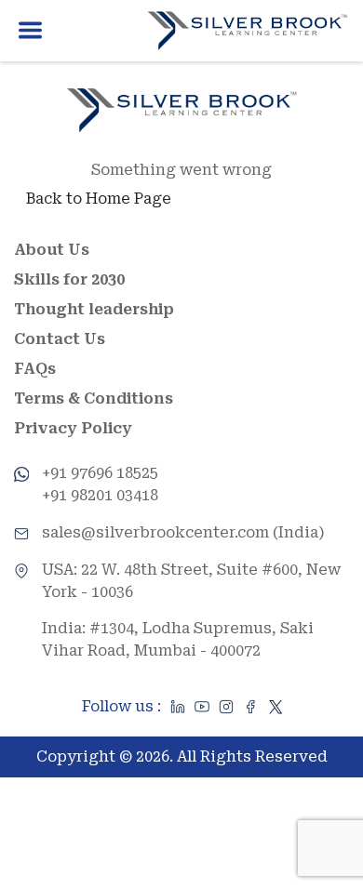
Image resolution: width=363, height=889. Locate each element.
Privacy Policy (73, 428)
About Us (51, 250)
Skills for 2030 (69, 279)
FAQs (35, 369)
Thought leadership (94, 309)
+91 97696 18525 (100, 473)
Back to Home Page (98, 198)
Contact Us (59, 339)
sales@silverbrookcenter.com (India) (183, 532)
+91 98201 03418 (100, 495)
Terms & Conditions (93, 398)
